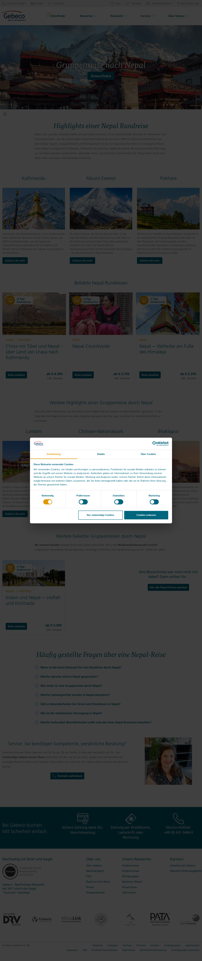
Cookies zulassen (146, 515)
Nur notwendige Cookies (100, 515)
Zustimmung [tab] (54, 454)
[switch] (83, 501)
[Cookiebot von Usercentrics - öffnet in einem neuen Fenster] (155, 443)
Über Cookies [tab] (148, 454)
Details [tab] (101, 454)
